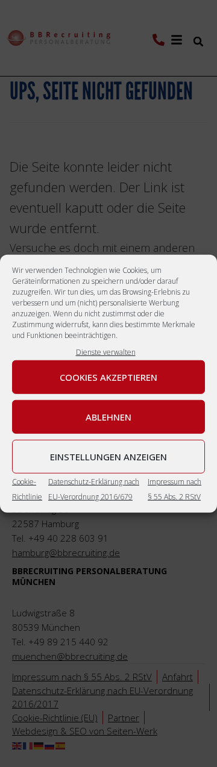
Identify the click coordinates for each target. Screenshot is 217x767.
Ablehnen (108, 417)
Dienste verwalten (106, 351)
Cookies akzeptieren (108, 377)
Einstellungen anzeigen (108, 457)
